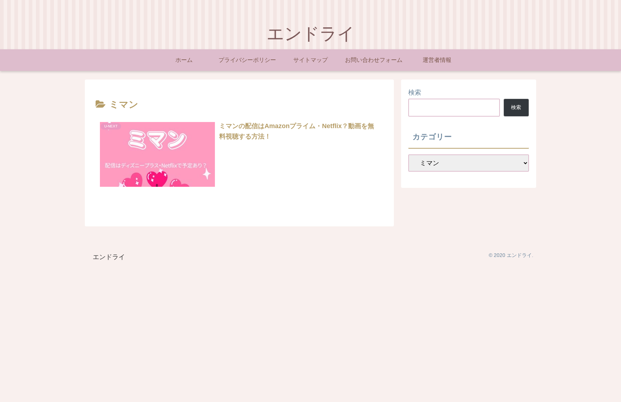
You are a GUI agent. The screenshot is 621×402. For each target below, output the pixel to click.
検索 (414, 92)
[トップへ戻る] (610, 391)
